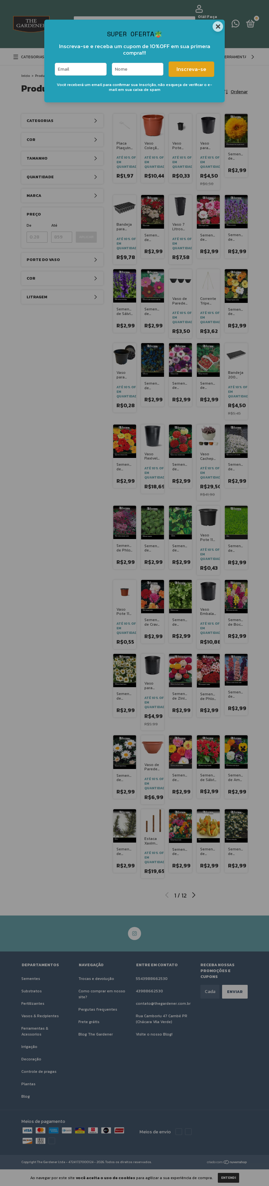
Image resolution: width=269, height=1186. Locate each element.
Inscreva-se (191, 69)
